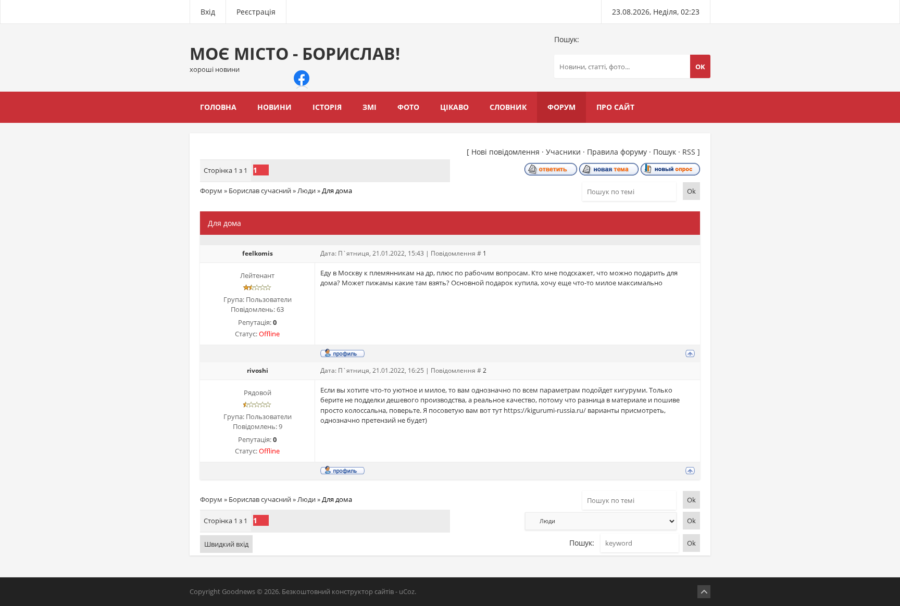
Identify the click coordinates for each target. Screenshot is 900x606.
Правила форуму (617, 152)
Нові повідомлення (505, 152)
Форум (211, 190)
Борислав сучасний (260, 190)
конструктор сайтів (363, 591)
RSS (688, 152)
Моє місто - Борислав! (295, 58)
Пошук (664, 152)
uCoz (407, 591)
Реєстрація (256, 12)
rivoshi (257, 370)
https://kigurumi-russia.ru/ (545, 410)
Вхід (208, 12)
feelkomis (257, 253)
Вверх (703, 591)
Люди (306, 190)
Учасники (563, 152)
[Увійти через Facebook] (301, 78)
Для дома (337, 190)
